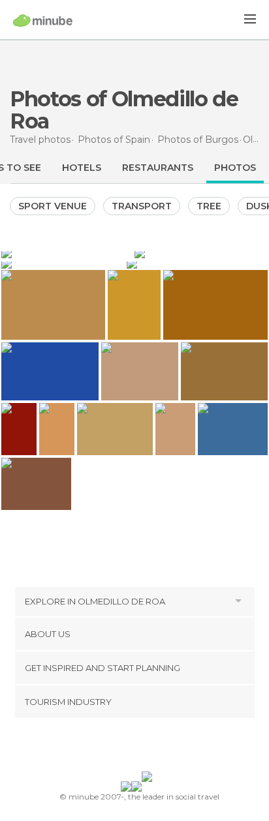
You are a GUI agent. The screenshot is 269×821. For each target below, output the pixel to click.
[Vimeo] (148, 747)
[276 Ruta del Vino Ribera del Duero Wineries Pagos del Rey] (56, 429)
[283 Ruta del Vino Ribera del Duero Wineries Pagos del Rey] (19, 429)
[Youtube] (165, 747)
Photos (235, 167)
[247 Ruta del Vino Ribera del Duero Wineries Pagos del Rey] (175, 429)
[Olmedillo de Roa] (66, 253)
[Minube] (42, 20)
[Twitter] (131, 747)
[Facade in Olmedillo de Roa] (197, 263)
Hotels (81, 167)
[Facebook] (114, 747)
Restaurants (157, 167)
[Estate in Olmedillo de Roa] (201, 253)
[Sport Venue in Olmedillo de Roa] (62, 263)
